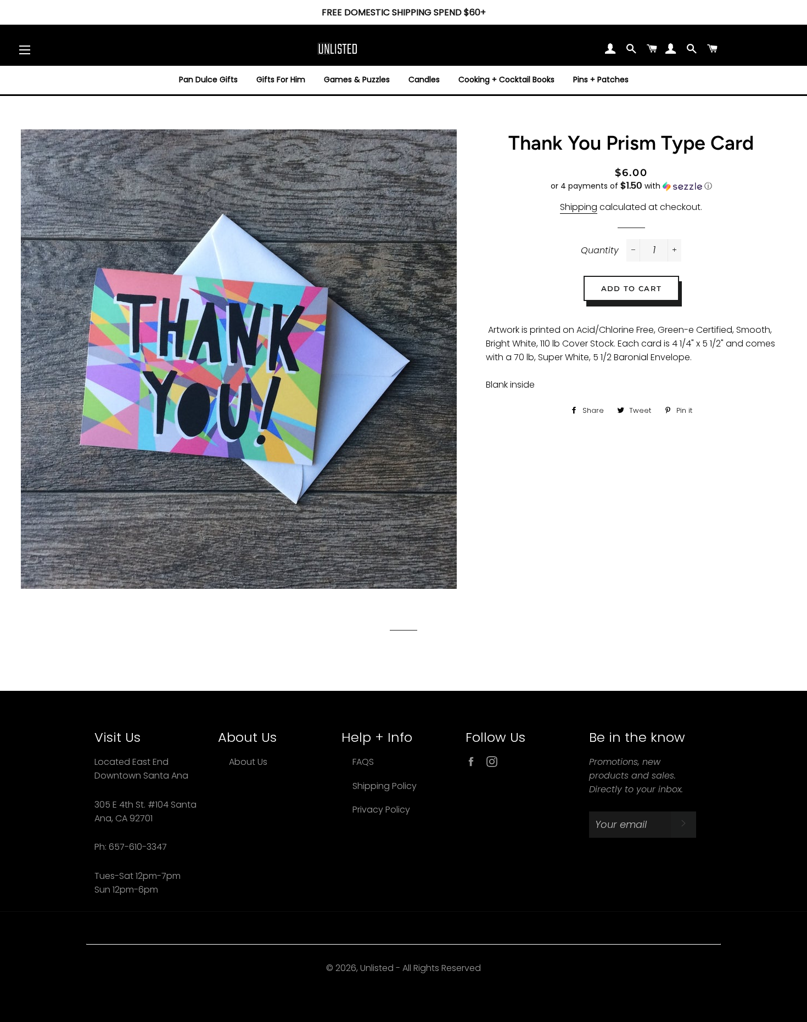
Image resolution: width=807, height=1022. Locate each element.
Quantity (600, 250)
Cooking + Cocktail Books (506, 79)
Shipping (578, 207)
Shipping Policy (384, 786)
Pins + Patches (601, 79)
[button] (631, 186)
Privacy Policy (381, 809)
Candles (424, 79)
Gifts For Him (280, 79)
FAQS (363, 762)
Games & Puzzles (357, 79)
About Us (248, 762)
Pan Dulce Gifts (208, 79)
